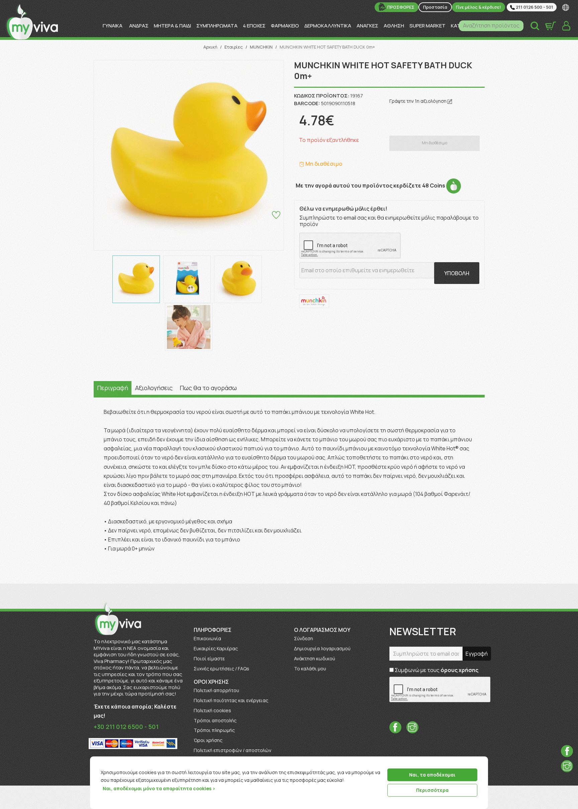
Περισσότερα (432, 790)
